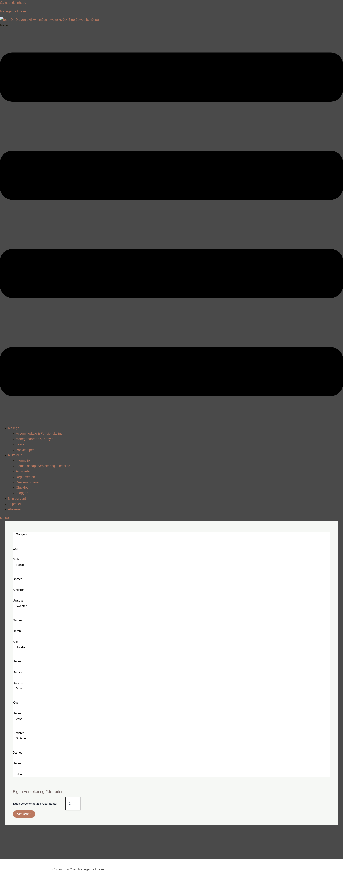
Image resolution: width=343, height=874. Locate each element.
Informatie (23, 460)
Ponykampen (25, 450)
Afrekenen (15, 509)
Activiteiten (23, 471)
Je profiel (14, 504)
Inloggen (22, 493)
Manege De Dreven (14, 11)
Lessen (21, 444)
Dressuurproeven (28, 482)
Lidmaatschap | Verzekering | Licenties (43, 466)
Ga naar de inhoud (13, 2)
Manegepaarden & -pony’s (34, 439)
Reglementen (25, 477)
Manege (13, 428)
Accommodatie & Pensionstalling (39, 433)
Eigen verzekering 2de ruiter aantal (35, 803)
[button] (171, 222)
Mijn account (17, 498)
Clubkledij (23, 487)
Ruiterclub (15, 455)
